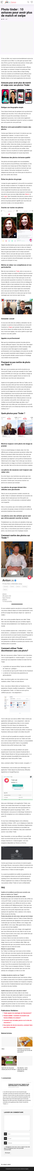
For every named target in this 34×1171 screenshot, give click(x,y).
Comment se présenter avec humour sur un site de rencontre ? (24, 1050)
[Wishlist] (32, 2)
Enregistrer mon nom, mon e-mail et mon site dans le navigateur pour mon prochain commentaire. (17, 1148)
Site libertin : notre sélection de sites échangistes (22, 1069)
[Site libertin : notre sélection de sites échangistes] (24, 1057)
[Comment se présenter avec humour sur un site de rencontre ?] (24, 1038)
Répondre (29, 1082)
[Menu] (2, 2)
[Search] (28, 2)
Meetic (27, 194)
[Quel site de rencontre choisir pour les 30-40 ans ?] (9, 1057)
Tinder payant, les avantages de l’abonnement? (18, 1013)
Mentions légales (24, 1168)
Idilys (3, 1049)
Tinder (17, 271)
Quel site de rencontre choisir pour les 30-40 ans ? (9, 1068)
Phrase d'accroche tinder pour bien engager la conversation (18, 1085)
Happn (10, 327)
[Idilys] (9, 1038)
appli (5, 196)
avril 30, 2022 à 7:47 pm (13, 1087)
